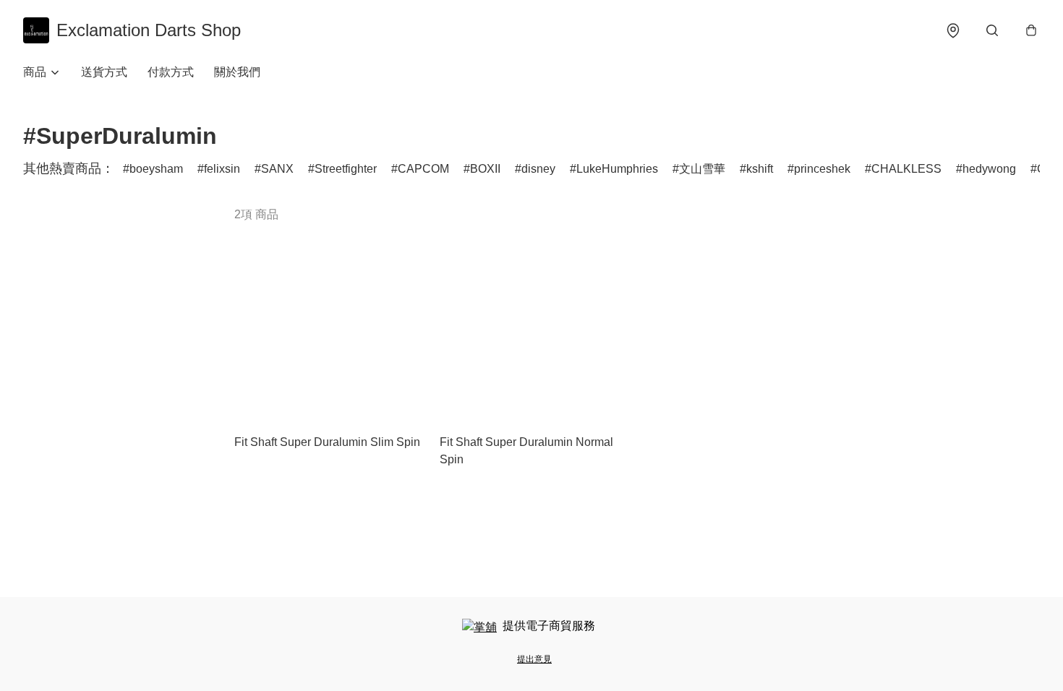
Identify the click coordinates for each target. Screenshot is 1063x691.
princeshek (822, 169)
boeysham (156, 169)
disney (538, 169)
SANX (277, 169)
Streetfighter (346, 169)
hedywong (989, 169)
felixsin (222, 169)
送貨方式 (104, 72)
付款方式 (171, 72)
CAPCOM (423, 169)
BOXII (485, 169)
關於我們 (237, 72)
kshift (759, 169)
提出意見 (534, 659)
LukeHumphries (617, 169)
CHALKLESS (906, 169)
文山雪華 (702, 169)
